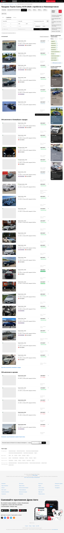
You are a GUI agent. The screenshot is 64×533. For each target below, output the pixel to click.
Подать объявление (5, 485)
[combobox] (9, 21)
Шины (40, 1)
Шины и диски (4, 489)
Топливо (43, 23)
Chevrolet (23, 455)
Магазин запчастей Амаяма (23, 487)
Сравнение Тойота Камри (56, 31)
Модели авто (32, 522)
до (10, 26)
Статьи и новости (41, 487)
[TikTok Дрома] (2, 518)
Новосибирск (11, 460)
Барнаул (23, 460)
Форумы (39, 485)
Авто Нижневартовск (55, 529)
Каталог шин (40, 483)
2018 (19, 23)
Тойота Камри (53, 11)
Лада (9, 455)
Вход (59, 1)
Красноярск (29, 460)
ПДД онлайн (40, 491)
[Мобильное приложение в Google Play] (14, 510)
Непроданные (37, 26)
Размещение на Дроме (58, 483)
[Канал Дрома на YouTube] (8, 518)
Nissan (20, 455)
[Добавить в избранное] (48, 40)
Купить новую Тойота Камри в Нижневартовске (32, 477)
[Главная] (4, 1)
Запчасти (28, 1)
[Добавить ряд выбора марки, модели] (48, 21)
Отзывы (32, 1)
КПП (34, 23)
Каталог (36, 1)
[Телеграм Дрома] (11, 518)
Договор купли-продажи (23, 491)
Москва (10, 1)
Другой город (4, 13)
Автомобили (15, 1)
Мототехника (21, 483)
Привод (19, 26)
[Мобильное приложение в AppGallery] (23, 510)
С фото (44, 26)
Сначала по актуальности (44, 36)
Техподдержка (57, 487)
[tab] (3, 18)
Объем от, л (5, 26)
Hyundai (15, 455)
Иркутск (19, 460)
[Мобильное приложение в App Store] (5, 510)
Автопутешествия (41, 489)
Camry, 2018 (54, 79)
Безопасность (57, 485)
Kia (12, 455)
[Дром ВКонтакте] (5, 518)
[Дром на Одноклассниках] (14, 518)
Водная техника (21, 485)
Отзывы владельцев (22, 489)
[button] (35, 453)
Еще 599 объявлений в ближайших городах (11, 367)
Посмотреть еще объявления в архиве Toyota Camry (13, 436)
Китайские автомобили (5, 491)
